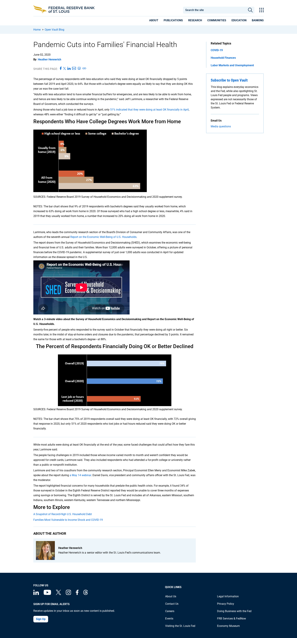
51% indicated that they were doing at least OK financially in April (149, 109)
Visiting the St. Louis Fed (180, 626)
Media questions (221, 126)
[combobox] (214, 10)
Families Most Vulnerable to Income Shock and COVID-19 (68, 519)
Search (250, 10)
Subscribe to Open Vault (229, 80)
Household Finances (223, 57)
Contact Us (171, 603)
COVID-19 (217, 50)
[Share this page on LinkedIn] (69, 68)
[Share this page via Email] (74, 68)
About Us (170, 596)
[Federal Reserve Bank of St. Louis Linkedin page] (36, 594)
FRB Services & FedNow (231, 618)
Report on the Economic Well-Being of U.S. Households (103, 237)
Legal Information (228, 596)
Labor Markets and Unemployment (232, 65)
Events (169, 618)
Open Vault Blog (54, 29)
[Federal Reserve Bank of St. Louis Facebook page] (77, 594)
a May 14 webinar (80, 475)
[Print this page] (79, 68)
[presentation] (153, 20)
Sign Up (41, 619)
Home (37, 29)
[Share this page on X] (64, 68)
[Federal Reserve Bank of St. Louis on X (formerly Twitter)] (58, 594)
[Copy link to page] (84, 68)
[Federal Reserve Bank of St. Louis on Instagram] (68, 594)
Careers (169, 611)
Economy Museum (228, 626)
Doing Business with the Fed (234, 611)
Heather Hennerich (49, 59)
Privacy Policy (225, 603)
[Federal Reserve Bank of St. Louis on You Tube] (47, 594)
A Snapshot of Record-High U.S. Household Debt (62, 514)
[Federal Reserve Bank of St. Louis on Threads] (85, 594)
